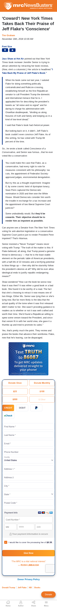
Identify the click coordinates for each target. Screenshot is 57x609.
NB (30, 587)
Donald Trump (8, 587)
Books (37, 587)
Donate (48, 594)
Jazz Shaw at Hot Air (13, 58)
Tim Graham (8, 35)
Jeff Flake (22, 587)
